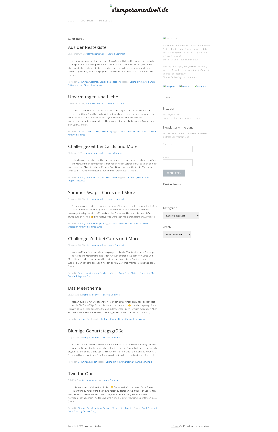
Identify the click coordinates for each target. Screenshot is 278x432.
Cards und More (127, 131)
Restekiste (116, 81)
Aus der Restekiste (87, 47)
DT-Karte (152, 131)
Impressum (105, 20)
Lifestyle (175, 426)
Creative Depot (117, 319)
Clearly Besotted (149, 408)
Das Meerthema (84, 288)
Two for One (81, 373)
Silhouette (80, 180)
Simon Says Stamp (93, 85)
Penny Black (146, 361)
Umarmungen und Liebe (93, 97)
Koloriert (93, 361)
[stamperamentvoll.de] (139, 10)
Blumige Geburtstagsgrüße (96, 331)
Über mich (87, 20)
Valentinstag (106, 131)
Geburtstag (83, 81)
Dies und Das (84, 319)
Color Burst (135, 81)
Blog (71, 20)
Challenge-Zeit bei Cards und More (103, 238)
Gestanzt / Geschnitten (100, 81)
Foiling (71, 85)
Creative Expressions (135, 319)
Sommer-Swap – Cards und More (101, 192)
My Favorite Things (76, 134)
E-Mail (166, 157)
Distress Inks (143, 177)
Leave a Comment (116, 53)
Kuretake (79, 85)
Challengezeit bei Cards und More (103, 146)
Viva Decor (88, 276)
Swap (99, 226)
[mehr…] (72, 74)
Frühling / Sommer (86, 177)
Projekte (100, 223)
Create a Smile (148, 81)
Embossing (145, 273)
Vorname (167, 143)
